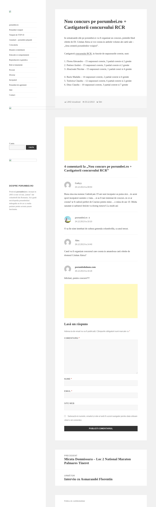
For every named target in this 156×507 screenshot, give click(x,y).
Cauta (11, 143)
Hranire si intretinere (17, 50)
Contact (12, 95)
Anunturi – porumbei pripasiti (20, 40)
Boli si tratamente (16, 65)
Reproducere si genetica (18, 60)
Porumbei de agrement (17, 85)
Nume (68, 379)
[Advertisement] (101, 143)
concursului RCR (83, 53)
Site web (69, 403)
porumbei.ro (14, 25)
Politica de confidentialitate (74, 501)
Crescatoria (13, 45)
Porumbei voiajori (16, 30)
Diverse (12, 75)
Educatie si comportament (19, 55)
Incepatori (13, 80)
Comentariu (72, 338)
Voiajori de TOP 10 (16, 35)
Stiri (10, 90)
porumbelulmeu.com (85, 267)
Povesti (12, 70)
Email (68, 391)
